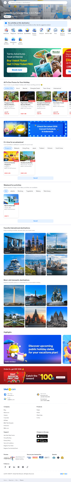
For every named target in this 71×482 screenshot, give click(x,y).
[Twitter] (9, 467)
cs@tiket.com (11, 399)
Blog (5, 410)
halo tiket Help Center (9, 435)
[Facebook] (5, 467)
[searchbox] (38, 3)
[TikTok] (27, 467)
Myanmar (11, 480)
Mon (17, 480)
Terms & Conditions (9, 443)
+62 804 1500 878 (45, 397)
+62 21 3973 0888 (44, 400)
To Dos (38, 418)
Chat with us (10, 395)
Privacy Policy (7, 440)
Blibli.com (6, 428)
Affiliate (6, 420)
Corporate (6, 418)
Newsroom (6, 412)
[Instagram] (22, 467)
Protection (6, 425)
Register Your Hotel (8, 445)
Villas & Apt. (40, 415)
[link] (35, 178)
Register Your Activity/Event (11, 448)
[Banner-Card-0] (35, 129)
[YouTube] (18, 467)
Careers (6, 415)
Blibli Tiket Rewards (8, 423)
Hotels (38, 412)
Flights (38, 410)
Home (5, 480)
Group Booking (7, 438)
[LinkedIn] (14, 467)
